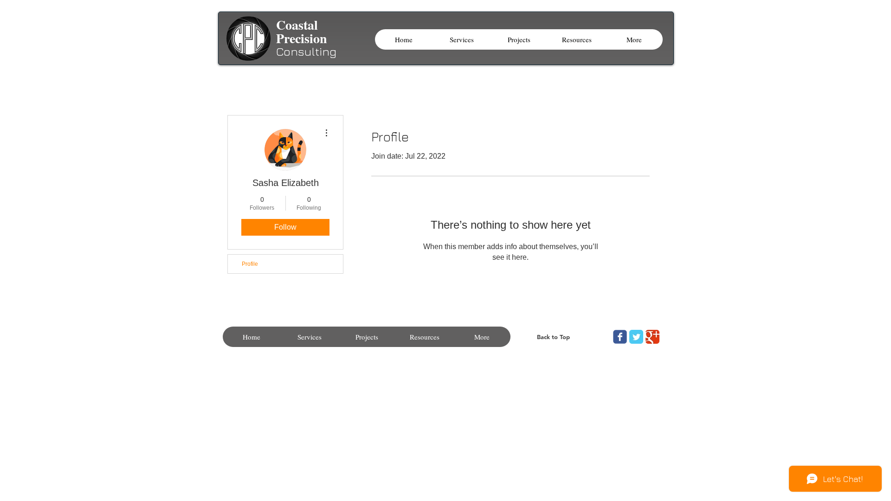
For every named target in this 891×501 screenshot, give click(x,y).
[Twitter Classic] (636, 337)
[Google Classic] (652, 337)
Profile (250, 264)
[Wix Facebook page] (620, 337)
